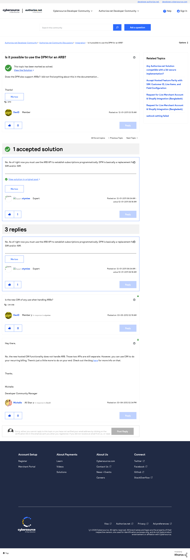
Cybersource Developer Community (11, 10)
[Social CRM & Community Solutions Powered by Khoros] (181, 554)
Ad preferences (161, 523)
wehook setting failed (157, 115)
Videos (60, 466)
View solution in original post (23, 179)
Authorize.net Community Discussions (56, 42)
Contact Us (102, 466)
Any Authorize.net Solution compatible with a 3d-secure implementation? (161, 70)
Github (137, 472)
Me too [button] (14, 96)
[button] (9, 125)
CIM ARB (11, 305)
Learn (60, 461)
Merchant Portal (26, 466)
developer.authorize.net (148, 1)
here (95, 360)
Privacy (141, 523)
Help (169, 10)
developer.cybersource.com (174, 1)
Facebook (139, 466)
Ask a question (137, 27)
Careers (101, 477)
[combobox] (80, 27)
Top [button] (7, 553)
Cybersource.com (106, 461)
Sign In (183, 10)
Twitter (138, 461)
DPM (9, 102)
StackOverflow (142, 477)
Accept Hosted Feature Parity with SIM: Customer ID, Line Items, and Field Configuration (164, 84)
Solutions (61, 472)
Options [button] (182, 42)
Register (22, 461)
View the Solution (23, 70)
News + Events (104, 472)
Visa (106, 523)
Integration (80, 42)
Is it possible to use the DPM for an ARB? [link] (105, 42)
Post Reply (122, 431)
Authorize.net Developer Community (117, 10)
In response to (41, 315)
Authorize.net (123, 523)
